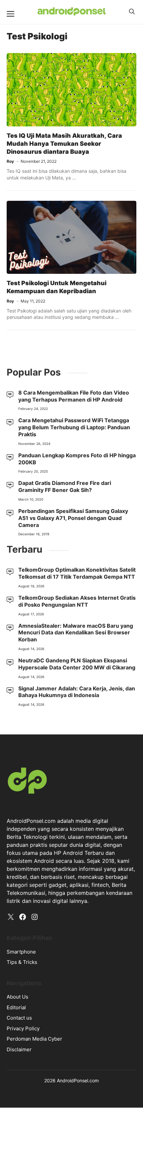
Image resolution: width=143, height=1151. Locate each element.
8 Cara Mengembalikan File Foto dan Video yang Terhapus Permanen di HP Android (73, 396)
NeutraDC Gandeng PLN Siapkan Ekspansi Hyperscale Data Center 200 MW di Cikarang (76, 664)
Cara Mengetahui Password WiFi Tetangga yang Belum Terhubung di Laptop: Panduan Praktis (74, 427)
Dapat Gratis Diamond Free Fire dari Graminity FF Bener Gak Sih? (64, 486)
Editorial (16, 1007)
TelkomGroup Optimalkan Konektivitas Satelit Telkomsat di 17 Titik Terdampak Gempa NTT (77, 573)
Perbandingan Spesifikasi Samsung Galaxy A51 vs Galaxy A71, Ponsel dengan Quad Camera (73, 518)
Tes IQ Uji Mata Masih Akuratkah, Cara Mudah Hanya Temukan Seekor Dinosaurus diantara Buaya (64, 143)
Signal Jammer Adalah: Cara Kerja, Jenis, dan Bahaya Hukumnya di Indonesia (76, 692)
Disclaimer (19, 1049)
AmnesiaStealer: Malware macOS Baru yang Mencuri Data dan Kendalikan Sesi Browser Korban (75, 632)
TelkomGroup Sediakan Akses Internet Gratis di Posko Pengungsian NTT (77, 601)
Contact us (19, 1018)
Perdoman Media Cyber (34, 1039)
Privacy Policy (23, 1028)
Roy (10, 161)
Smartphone (21, 952)
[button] (132, 11)
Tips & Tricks (22, 962)
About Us (17, 997)
